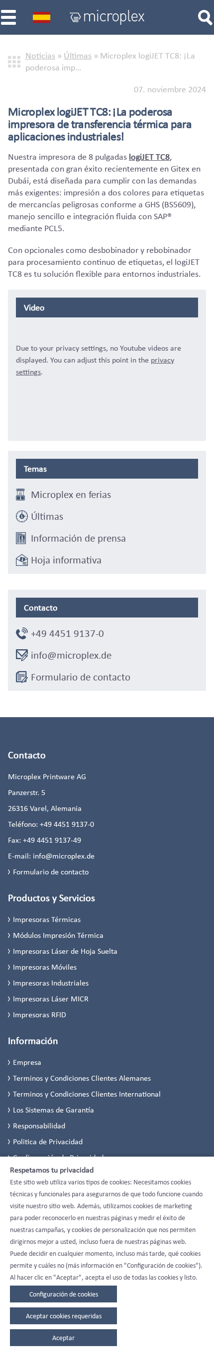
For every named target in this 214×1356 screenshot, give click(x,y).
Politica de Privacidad (48, 1141)
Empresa (27, 1062)
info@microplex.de (71, 655)
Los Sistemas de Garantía (53, 1109)
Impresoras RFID (39, 1014)
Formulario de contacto (80, 677)
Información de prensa (78, 538)
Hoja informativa (66, 560)
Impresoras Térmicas (47, 919)
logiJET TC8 (149, 156)
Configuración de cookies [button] (63, 1294)
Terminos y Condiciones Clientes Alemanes (82, 1078)
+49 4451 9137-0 (67, 633)
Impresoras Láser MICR (51, 998)
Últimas (78, 55)
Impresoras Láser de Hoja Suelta (65, 951)
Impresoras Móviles (45, 967)
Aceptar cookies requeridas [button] (64, 1315)
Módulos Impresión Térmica (58, 935)
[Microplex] (107, 17)
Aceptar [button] (63, 1337)
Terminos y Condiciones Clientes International (87, 1094)
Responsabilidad (39, 1125)
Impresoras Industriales (51, 982)
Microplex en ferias (71, 494)
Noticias (40, 55)
